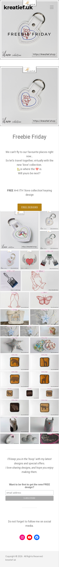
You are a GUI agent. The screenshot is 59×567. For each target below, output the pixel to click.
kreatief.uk (18, 7)
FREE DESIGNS (29, 207)
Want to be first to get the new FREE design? (29, 486)
